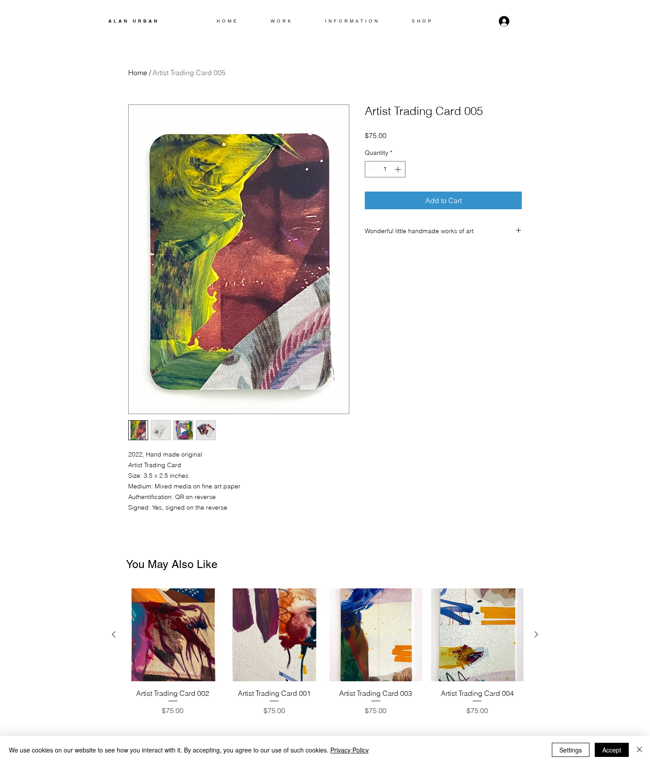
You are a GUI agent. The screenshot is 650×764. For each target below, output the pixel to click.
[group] (325, 652)
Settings (570, 749)
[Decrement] (371, 169)
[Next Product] (536, 634)
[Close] (639, 750)
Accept (611, 749)
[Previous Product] (113, 634)
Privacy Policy (349, 749)
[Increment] (398, 169)
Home (137, 72)
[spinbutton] (385, 169)
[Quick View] (172, 634)
